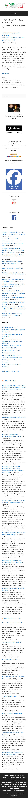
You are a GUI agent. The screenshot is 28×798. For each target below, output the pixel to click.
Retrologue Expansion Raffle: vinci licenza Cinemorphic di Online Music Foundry (13, 293)
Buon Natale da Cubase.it (10, 327)
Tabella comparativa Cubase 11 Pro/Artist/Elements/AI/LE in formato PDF (13, 36)
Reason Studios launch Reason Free (13, 623)
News (5, 78)
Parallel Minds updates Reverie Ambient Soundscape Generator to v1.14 (13, 562)
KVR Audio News (10, 380)
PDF (3, 85)
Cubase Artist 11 (9, 80)
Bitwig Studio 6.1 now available (12, 713)
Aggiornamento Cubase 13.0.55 (12, 268)
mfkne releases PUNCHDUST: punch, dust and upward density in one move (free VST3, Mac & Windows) (14, 387)
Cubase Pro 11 (18, 82)
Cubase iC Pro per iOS (9, 353)
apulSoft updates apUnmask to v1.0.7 (14, 417)
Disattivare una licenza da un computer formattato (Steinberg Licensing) (12, 341)
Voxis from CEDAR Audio (9, 659)
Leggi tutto (5, 73)
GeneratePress (14, 795)
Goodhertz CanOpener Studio (11, 350)
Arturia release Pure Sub (9, 696)
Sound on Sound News (12, 618)
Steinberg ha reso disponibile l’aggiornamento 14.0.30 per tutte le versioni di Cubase (13, 250)
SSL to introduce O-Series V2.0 (11, 642)
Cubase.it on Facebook (10, 371)
